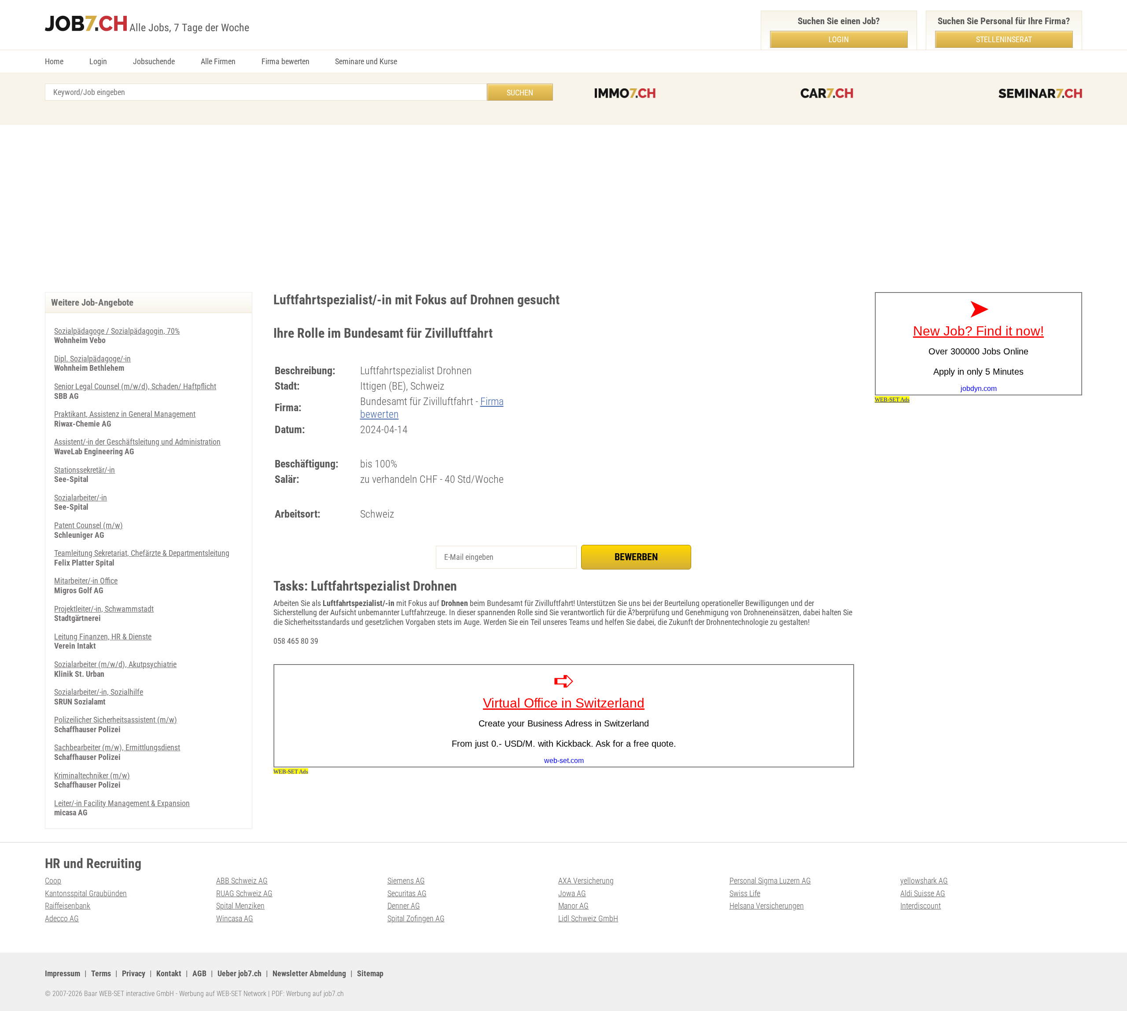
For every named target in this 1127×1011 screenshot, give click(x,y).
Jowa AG (572, 893)
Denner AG (403, 905)
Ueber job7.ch (239, 973)
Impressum (62, 973)
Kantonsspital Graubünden (86, 893)
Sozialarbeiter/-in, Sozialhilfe (98, 692)
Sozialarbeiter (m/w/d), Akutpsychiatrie (115, 664)
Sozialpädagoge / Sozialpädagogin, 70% (117, 331)
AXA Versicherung (586, 880)
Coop (53, 880)
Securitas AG (407, 893)
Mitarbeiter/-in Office (86, 580)
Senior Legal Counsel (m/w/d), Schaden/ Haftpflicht (135, 386)
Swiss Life (744, 893)
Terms (101, 973)
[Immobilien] (625, 93)
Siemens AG (406, 880)
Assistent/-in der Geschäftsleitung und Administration (137, 441)
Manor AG (573, 905)
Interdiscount (920, 905)
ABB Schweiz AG (242, 880)
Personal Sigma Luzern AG (770, 880)
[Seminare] (1040, 93)
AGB (199, 973)
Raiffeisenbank (67, 905)
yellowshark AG (924, 880)
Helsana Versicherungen (766, 905)
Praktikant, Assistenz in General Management (124, 414)
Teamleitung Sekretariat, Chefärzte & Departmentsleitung (141, 553)
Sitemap (370, 973)
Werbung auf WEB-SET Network (222, 993)
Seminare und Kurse (366, 61)
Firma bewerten (285, 61)
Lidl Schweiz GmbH (588, 918)
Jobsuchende (154, 61)
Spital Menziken (240, 905)
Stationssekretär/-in (84, 469)
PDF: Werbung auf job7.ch (308, 993)
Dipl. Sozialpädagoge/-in (92, 358)
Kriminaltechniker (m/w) (92, 775)
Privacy (133, 973)
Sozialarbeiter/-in (80, 497)
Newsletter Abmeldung (309, 973)
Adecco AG (62, 918)
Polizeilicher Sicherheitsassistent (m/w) (115, 719)
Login (98, 61)
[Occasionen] (826, 93)
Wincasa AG (234, 918)
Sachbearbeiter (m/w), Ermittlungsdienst (117, 747)
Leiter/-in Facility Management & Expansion (122, 803)
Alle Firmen (218, 61)
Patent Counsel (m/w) (88, 525)
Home (54, 61)
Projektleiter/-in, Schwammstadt (104, 608)
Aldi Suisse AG (922, 893)
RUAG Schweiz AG (244, 893)
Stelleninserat (1004, 39)
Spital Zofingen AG (416, 918)
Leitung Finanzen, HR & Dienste (102, 636)
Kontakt (168, 973)
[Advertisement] (563, 208)
